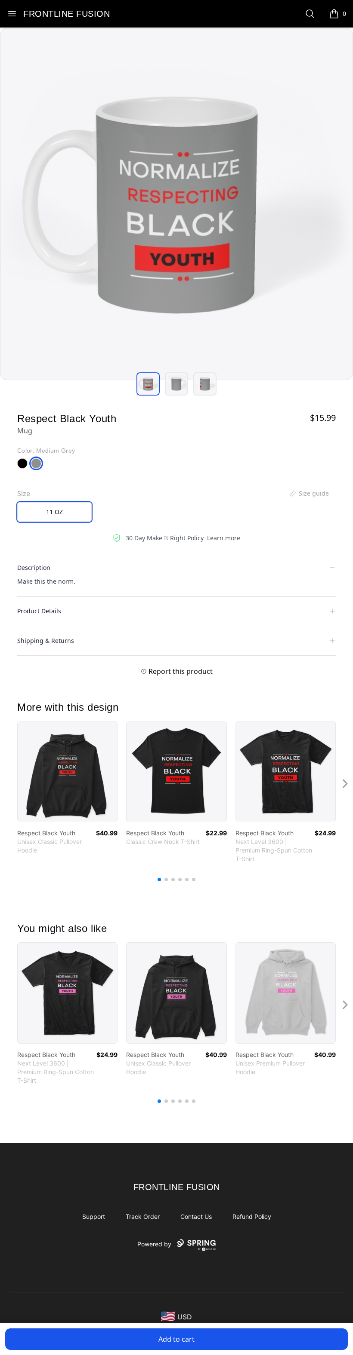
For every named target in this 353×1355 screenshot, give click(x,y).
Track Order (143, 1216)
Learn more (223, 538)
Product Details (39, 611)
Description (33, 567)
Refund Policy (251, 1216)
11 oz (54, 512)
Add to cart (176, 1339)
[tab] (148, 384)
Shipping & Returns (45, 640)
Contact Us (196, 1216)
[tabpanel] (176, 204)
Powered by (154, 1244)
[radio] (54, 512)
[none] (308, 493)
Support (93, 1216)
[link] (67, 772)
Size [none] (23, 493)
